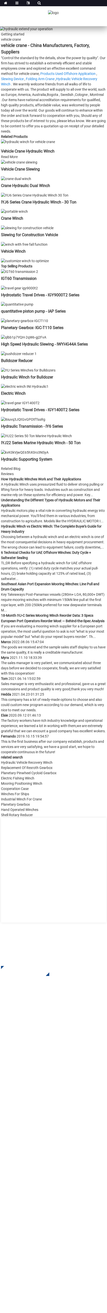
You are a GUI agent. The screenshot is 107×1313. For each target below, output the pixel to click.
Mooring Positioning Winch (21, 783)
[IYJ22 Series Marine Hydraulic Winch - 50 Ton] (36, 436)
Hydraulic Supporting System (26, 459)
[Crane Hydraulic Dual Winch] (16, 179)
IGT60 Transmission (19, 278)
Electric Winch (13, 393)
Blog (5, 1179)
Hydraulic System (16, 1105)
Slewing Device (12, 79)
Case (5, 1164)
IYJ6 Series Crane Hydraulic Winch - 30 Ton (38, 202)
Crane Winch (12, 218)
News (6, 1171)
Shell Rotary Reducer (17, 815)
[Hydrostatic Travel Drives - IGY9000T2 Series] (19, 288)
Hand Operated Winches (19, 810)
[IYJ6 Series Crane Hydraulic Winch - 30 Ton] (34, 195)
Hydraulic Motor (15, 1090)
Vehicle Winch (13, 251)
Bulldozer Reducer (17, 360)
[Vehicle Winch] (24, 244)
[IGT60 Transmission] (19, 271)
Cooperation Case (15, 789)
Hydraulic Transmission (22, 1083)
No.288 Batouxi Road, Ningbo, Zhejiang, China (51, 1234)
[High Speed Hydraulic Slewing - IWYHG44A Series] (23, 337)
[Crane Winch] (14, 211)
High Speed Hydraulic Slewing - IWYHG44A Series (44, 344)
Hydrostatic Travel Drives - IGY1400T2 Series (40, 409)
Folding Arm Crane (40, 79)
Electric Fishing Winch (17, 778)
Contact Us (10, 1186)
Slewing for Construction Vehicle (29, 234)
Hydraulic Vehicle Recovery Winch (27, 762)
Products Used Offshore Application (68, 74)
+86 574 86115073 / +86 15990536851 (47, 1214)
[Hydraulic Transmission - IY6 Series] (23, 419)
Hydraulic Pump (15, 1098)
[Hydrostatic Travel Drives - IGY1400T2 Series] (20, 403)
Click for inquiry (21, 970)
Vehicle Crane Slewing (20, 169)
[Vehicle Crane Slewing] (19, 162)
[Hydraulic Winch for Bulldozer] (28, 370)
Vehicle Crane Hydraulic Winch (27, 151)
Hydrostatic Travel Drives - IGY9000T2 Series (40, 295)
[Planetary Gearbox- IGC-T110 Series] (24, 321)
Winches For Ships (15, 794)
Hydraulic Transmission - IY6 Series (32, 426)
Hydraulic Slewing (17, 1075)
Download (10, 1156)
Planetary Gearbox (15, 804)
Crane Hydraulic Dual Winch (25, 185)
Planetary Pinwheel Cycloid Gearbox (28, 773)
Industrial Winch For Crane (21, 799)
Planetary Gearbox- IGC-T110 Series (32, 327)
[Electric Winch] (25, 386)
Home (6, 1134)
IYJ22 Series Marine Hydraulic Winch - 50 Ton (41, 442)
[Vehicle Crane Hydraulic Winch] (28, 142)
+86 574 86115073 (27, 1244)
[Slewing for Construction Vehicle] (27, 228)
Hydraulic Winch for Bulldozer (27, 377)
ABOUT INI (10, 1141)
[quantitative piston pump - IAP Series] (17, 304)
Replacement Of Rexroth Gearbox (27, 768)
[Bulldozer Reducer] (19, 354)
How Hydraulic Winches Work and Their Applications (41, 479)
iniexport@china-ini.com (33, 1224)
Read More (9, 157)
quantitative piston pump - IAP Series (33, 311)
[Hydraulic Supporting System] (25, 452)
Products (9, 1149)
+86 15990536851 (31, 1255)
